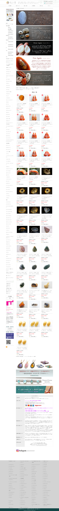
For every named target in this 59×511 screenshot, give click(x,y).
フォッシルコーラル (9, 211)
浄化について (8, 293)
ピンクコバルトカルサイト (47, 490)
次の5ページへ (32, 356)
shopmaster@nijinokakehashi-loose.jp (41, 445)
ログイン (49, 5)
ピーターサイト (23, 490)
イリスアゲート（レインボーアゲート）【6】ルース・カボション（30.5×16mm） (22, 236)
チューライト (8, 189)
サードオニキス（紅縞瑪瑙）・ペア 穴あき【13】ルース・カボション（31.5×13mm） (46, 124)
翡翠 (9, 490)
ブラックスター (8, 213)
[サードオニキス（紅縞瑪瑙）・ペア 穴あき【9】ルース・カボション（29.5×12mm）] (34, 135)
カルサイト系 (8, 118)
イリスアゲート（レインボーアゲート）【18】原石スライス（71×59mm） (22, 217)
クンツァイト (8, 133)
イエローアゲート (10, 30)
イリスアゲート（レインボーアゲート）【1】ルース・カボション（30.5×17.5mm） (34, 236)
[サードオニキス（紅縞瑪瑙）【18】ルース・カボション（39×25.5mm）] (22, 171)
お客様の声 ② (8, 283)
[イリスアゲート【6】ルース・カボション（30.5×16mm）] (22, 229)
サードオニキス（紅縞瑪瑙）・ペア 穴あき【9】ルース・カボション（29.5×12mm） (34, 142)
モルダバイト (34, 499)
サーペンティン (8, 149)
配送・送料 (25, 5)
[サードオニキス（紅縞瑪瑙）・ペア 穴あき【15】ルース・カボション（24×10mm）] (34, 117)
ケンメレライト (45, 476)
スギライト (7, 166)
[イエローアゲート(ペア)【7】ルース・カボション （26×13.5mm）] (22, 323)
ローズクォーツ (8, 260)
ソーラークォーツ (34, 485)
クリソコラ (7, 129)
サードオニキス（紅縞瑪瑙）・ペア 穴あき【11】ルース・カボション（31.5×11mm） (22, 142)
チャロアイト (8, 187)
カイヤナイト (8, 108)
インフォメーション (9, 281)
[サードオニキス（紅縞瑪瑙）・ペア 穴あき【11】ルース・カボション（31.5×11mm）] (22, 135)
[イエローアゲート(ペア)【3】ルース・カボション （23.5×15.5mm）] (22, 341)
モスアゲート (10, 53)
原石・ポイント (8, 275)
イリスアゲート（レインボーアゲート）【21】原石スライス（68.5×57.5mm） (22, 197)
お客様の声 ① (8, 285)
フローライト (8, 228)
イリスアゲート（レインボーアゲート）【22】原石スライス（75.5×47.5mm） (46, 178)
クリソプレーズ (8, 131)
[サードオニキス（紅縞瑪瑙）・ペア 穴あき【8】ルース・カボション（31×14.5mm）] (46, 135)
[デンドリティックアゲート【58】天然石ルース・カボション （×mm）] (46, 304)
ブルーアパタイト (8, 215)
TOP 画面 (10, 5)
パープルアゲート (10, 44)
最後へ (35, 356)
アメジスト (7, 89)
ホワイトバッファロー (9, 232)
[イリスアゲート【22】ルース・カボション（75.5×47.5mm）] (46, 171)
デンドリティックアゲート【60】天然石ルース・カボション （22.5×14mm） (34, 311)
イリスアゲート (10, 32)
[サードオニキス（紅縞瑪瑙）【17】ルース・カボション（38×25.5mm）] (34, 171)
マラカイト (7, 234)
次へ (28, 356)
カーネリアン (8, 114)
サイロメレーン (8, 147)
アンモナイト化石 (8, 91)
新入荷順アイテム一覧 (9, 58)
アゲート (9, 27)
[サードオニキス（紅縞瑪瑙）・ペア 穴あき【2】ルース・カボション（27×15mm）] (46, 153)
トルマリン (7, 193)
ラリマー (7, 252)
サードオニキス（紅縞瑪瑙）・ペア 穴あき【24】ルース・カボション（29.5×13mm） (46, 105)
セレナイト (10, 485)
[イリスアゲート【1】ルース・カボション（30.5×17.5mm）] (34, 229)
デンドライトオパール (9, 191)
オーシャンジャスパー (24, 469)
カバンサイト (8, 116)
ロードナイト (8, 262)
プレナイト (10, 495)
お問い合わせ (51, 1)
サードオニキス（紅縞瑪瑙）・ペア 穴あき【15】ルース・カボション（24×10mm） (34, 124)
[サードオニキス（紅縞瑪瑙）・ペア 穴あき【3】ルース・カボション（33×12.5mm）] (34, 153)
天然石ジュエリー (8, 67)
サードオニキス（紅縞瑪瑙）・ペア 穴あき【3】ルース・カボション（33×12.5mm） (34, 160)
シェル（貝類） (8, 151)
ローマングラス (8, 264)
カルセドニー (8, 120)
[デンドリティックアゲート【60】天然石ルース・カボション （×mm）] (34, 304)
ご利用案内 (46, 1)
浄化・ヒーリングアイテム (24, 507)
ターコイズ (7, 181)
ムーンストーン (8, 239)
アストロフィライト (9, 81)
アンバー (7, 95)
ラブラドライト (8, 250)
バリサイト (7, 197)
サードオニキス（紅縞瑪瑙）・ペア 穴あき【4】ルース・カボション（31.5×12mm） (22, 160)
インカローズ (11, 469)
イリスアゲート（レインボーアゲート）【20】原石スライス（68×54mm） (34, 197)
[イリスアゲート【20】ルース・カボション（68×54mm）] (34, 190)
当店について (18, 5)
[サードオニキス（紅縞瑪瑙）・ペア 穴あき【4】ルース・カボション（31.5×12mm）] (22, 153)
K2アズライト (8, 135)
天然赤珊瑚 (7, 143)
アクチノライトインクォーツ (36, 464)
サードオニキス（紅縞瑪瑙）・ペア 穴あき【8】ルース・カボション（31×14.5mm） (46, 142)
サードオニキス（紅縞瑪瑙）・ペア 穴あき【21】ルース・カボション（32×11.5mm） (22, 124)
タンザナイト (8, 183)
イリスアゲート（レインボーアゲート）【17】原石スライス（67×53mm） (34, 217)
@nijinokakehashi (31, 450)
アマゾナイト (8, 85)
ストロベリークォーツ (9, 168)
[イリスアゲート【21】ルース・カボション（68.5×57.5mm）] (22, 190)
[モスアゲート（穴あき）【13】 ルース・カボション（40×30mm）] (34, 266)
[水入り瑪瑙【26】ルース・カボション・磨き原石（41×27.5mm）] (22, 304)
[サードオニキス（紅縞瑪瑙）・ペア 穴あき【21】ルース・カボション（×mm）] (22, 117)
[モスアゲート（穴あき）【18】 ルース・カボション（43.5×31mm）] (34, 248)
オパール (44, 469)
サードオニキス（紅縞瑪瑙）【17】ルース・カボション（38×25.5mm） (33, 178)
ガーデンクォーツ (8, 110)
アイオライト (8, 69)
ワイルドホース (8, 266)
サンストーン (8, 145)
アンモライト (8, 93)
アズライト (7, 83)
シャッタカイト (8, 161)
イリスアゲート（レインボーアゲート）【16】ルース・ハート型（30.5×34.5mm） (46, 217)
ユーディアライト (45, 499)
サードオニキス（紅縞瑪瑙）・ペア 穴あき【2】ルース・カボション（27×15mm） (46, 160)
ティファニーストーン (9, 185)
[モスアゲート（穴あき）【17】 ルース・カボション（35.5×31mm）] (46, 248)
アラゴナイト (8, 87)
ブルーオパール (8, 217)
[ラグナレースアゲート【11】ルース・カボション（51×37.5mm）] (46, 229)
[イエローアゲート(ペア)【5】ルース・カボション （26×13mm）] (34, 323)
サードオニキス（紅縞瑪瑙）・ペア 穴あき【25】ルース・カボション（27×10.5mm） (34, 105)
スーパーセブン (8, 170)
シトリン (7, 153)
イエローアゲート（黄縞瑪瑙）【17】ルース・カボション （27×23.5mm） (22, 105)
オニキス (33, 469)
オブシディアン (8, 106)
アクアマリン (8, 73)
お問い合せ (41, 5)
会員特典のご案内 (8, 288)
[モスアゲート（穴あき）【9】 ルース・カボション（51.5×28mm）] (46, 266)
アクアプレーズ (8, 71)
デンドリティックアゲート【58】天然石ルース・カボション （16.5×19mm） (46, 311)
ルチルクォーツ (8, 254)
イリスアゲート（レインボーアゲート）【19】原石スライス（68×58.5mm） (46, 197)
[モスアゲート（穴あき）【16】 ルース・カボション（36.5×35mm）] (22, 266)
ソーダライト (22, 485)
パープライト (8, 195)
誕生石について (8, 291)
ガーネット (7, 112)
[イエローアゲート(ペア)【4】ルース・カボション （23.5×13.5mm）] (46, 323)
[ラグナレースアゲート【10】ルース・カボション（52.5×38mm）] (22, 248)
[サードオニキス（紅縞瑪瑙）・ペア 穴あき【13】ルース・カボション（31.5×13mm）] (46, 117)
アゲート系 (7, 79)
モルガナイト (45, 497)
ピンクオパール (34, 490)
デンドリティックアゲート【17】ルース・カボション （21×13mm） (34, 292)
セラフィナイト (45, 483)
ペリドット (7, 230)
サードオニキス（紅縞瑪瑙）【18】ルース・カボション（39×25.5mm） (21, 178)
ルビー (7, 256)
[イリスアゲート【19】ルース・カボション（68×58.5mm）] (46, 190)
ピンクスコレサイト (9, 209)
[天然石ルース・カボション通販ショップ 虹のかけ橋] (11, 2)
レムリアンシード (8, 258)
